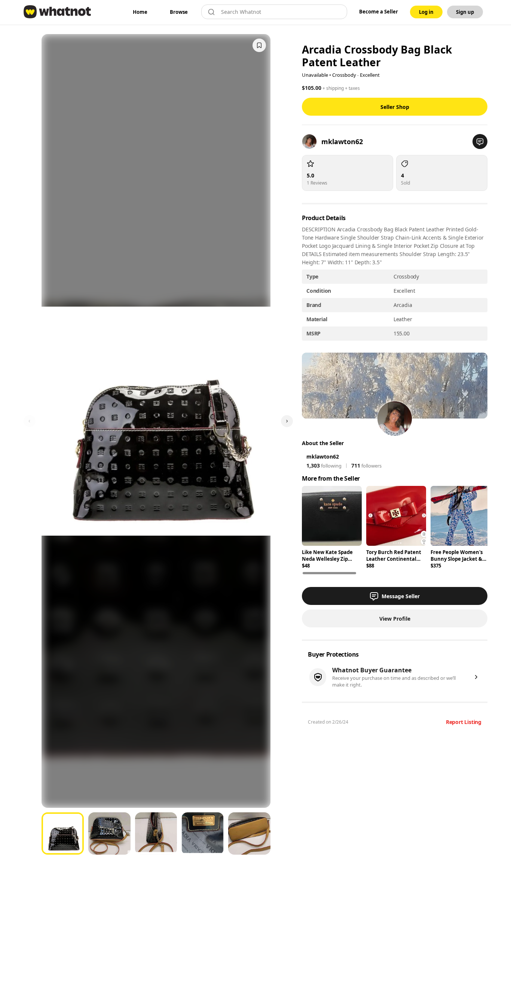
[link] (140, 12)
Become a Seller (378, 11)
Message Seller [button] (401, 596)
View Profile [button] (394, 618)
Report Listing (463, 721)
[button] (479, 141)
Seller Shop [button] (394, 106)
